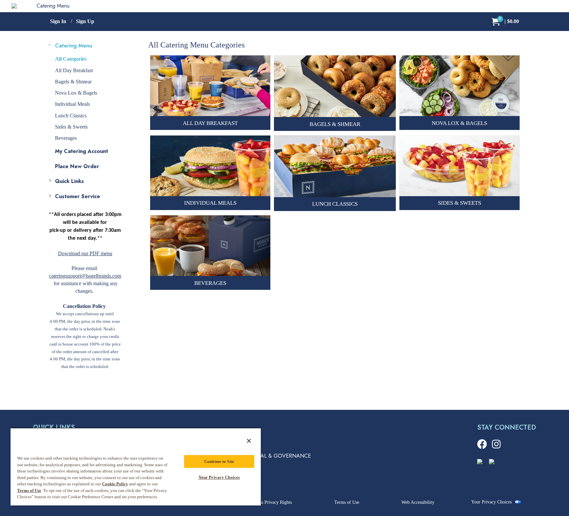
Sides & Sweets (71, 127)
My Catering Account (81, 151)
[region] (136, 466)
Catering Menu (53, 6)
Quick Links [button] (69, 181)
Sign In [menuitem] (58, 21)
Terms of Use (346, 502)
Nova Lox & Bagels (76, 93)
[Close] (249, 441)
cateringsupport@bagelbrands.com (85, 276)
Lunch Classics (71, 115)
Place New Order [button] (77, 166)
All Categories (71, 59)
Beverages (66, 138)
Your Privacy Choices (491, 502)
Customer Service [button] (77, 196)
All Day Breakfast (74, 70)
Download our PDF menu (85, 253)
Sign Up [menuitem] (85, 21)
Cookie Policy (115, 483)
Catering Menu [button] (73, 45)
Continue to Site (219, 461)
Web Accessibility (417, 502)
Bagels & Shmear (73, 81)
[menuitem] (505, 21)
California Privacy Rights (268, 502)
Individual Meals (72, 104)
